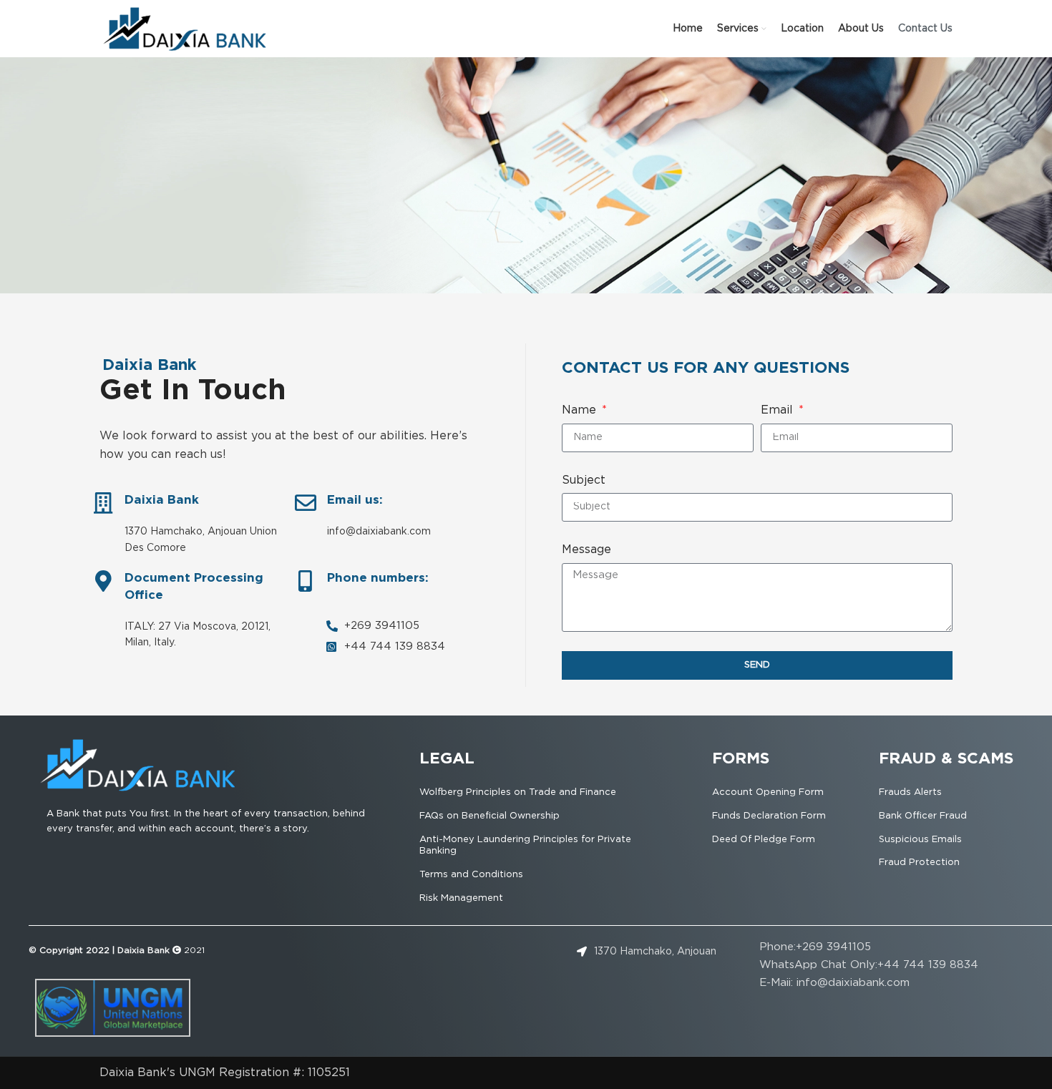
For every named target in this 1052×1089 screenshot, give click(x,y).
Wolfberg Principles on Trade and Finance (517, 792)
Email (779, 410)
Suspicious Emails (920, 840)
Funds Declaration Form (769, 816)
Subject (583, 480)
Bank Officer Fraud (923, 816)
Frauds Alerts (910, 792)
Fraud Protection (919, 862)
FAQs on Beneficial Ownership (489, 816)
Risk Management (461, 898)
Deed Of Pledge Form (763, 840)
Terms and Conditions (471, 875)
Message (586, 549)
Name (581, 410)
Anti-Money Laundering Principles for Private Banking (525, 846)
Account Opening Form (768, 792)
